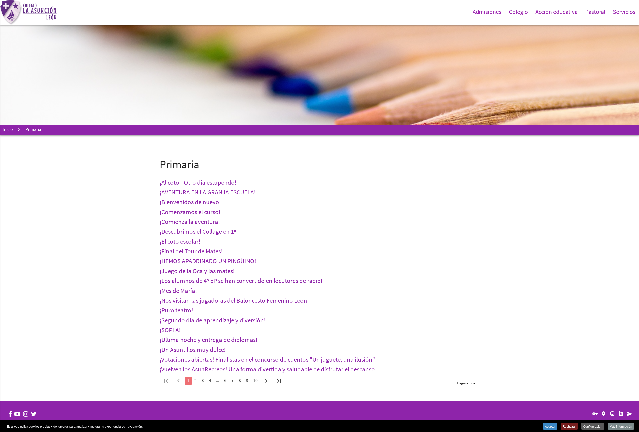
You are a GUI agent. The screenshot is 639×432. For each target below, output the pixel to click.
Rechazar (569, 426)
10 (255, 381)
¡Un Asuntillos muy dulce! (193, 350)
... (217, 381)
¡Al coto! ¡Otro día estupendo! (198, 183)
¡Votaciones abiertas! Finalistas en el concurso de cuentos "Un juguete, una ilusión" (267, 360)
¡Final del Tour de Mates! (191, 252)
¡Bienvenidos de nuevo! (190, 203)
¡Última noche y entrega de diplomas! (208, 340)
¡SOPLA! (170, 331)
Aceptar (550, 426)
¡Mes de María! (178, 291)
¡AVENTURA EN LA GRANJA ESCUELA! (208, 193)
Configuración (592, 426)
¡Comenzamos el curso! (190, 213)
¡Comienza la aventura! (190, 222)
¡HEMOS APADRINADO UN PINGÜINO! (208, 262)
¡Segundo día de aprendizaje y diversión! (213, 321)
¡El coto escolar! (180, 242)
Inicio (8, 130)
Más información (621, 426)
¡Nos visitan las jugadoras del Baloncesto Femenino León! (234, 301)
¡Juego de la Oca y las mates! (197, 272)
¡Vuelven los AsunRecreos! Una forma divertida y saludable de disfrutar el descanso (267, 370)
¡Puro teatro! (176, 311)
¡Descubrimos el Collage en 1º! (199, 232)
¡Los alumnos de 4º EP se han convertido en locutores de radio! (241, 281)
